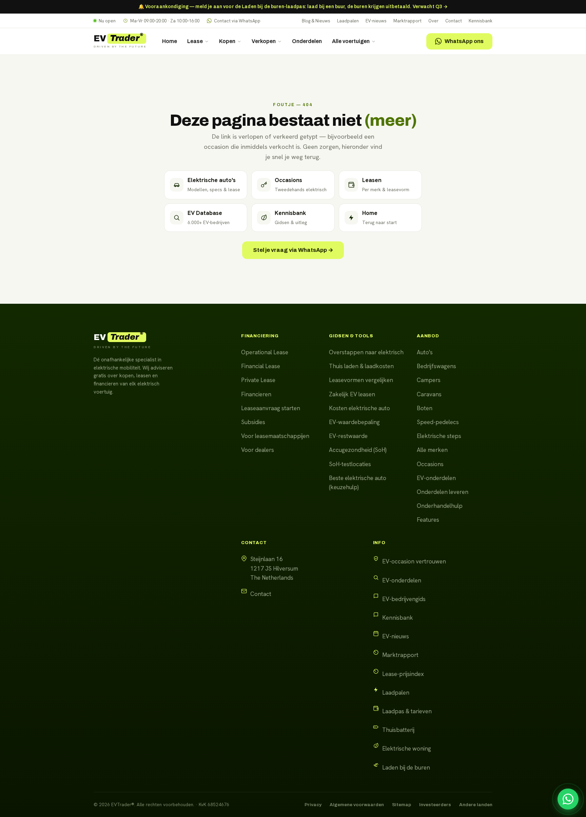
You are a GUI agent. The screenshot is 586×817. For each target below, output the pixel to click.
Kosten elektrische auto (359, 408)
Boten (424, 408)
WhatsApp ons (464, 41)
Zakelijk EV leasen (352, 394)
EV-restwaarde (348, 436)
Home (169, 41)
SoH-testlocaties (350, 464)
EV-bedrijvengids (404, 599)
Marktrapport (407, 21)
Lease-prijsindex (403, 674)
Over (433, 21)
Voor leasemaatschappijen (275, 436)
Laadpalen (348, 21)
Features (428, 519)
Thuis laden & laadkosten (361, 366)
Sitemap (401, 804)
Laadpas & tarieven (407, 711)
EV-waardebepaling (354, 422)
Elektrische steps (439, 436)
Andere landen (475, 804)
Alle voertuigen (351, 41)
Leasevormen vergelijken (361, 380)
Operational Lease (264, 352)
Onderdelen (307, 41)
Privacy (313, 804)
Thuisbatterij (398, 730)
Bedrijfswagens (436, 366)
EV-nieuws (376, 21)
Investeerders (435, 804)
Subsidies (253, 422)
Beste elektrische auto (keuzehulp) (357, 482)
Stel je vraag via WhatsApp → (293, 250)
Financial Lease (260, 366)
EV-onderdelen (436, 478)
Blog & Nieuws (316, 21)
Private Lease (258, 380)
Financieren (256, 394)
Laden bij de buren (406, 767)
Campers (429, 380)
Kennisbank (480, 21)
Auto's (425, 352)
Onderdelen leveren (442, 492)
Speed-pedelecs (438, 422)
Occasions (430, 464)
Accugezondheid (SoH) (358, 450)
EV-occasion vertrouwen (414, 561)
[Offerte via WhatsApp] (568, 799)
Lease (195, 41)
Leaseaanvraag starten (270, 408)
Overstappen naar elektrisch (366, 352)
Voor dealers (257, 450)
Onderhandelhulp (440, 506)
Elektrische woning (406, 748)
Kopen (227, 41)
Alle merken (432, 450)
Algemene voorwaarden (357, 804)
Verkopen (264, 41)
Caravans (429, 394)
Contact (453, 21)
